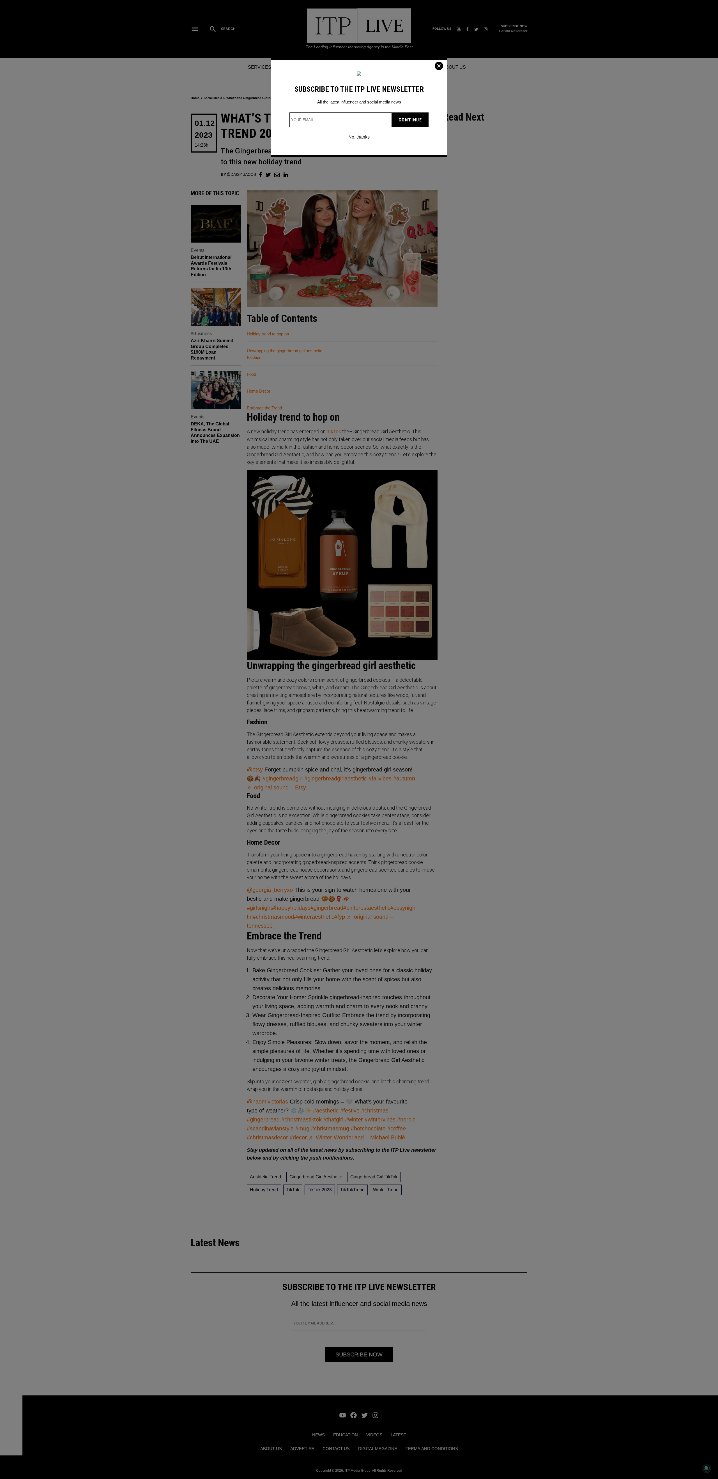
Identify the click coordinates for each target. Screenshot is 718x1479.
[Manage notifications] (706, 1468)
